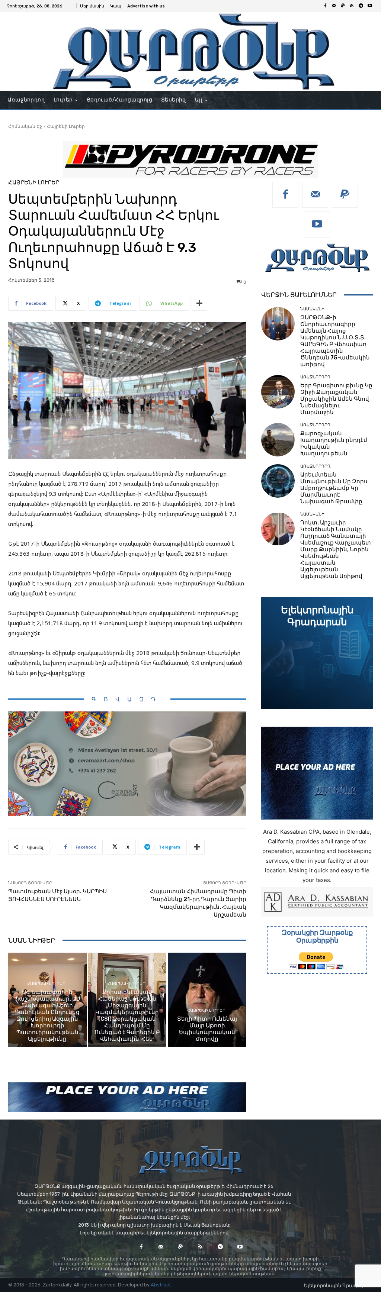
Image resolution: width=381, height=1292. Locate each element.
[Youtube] (369, 5)
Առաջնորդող (315, 377)
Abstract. (161, 1285)
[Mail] (334, 5)
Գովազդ (127, 699)
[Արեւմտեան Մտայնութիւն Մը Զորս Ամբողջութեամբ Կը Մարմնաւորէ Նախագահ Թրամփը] (278, 481)
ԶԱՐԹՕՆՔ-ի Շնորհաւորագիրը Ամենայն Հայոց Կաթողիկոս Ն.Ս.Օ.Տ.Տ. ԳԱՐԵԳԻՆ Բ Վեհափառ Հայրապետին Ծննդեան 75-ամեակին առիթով (335, 341)
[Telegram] (360, 5)
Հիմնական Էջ (25, 126)
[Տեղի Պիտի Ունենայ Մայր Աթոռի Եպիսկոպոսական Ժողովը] (207, 1000)
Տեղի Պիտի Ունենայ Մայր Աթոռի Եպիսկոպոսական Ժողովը (207, 1028)
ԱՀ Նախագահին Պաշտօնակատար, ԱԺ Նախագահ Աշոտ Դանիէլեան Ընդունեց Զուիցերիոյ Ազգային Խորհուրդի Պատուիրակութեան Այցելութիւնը (47, 1015)
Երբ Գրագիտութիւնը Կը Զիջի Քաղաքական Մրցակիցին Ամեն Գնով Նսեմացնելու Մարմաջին (336, 399)
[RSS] (352, 5)
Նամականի (312, 309)
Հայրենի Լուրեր (66, 126)
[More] (199, 303)
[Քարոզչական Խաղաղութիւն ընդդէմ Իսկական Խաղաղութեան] (278, 439)
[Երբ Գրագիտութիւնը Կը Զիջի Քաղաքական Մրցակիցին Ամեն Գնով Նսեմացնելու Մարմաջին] (278, 391)
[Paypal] (343, 5)
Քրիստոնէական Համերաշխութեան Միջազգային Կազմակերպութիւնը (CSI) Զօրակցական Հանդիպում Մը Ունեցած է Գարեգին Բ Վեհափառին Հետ (127, 1015)
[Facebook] (325, 5)
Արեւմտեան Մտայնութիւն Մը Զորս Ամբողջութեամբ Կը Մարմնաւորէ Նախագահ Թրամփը (334, 488)
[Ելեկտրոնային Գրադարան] (317, 653)
